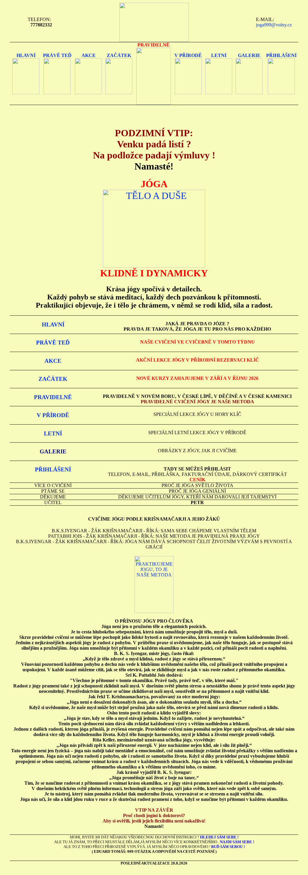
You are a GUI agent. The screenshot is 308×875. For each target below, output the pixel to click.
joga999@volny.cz (274, 24)
